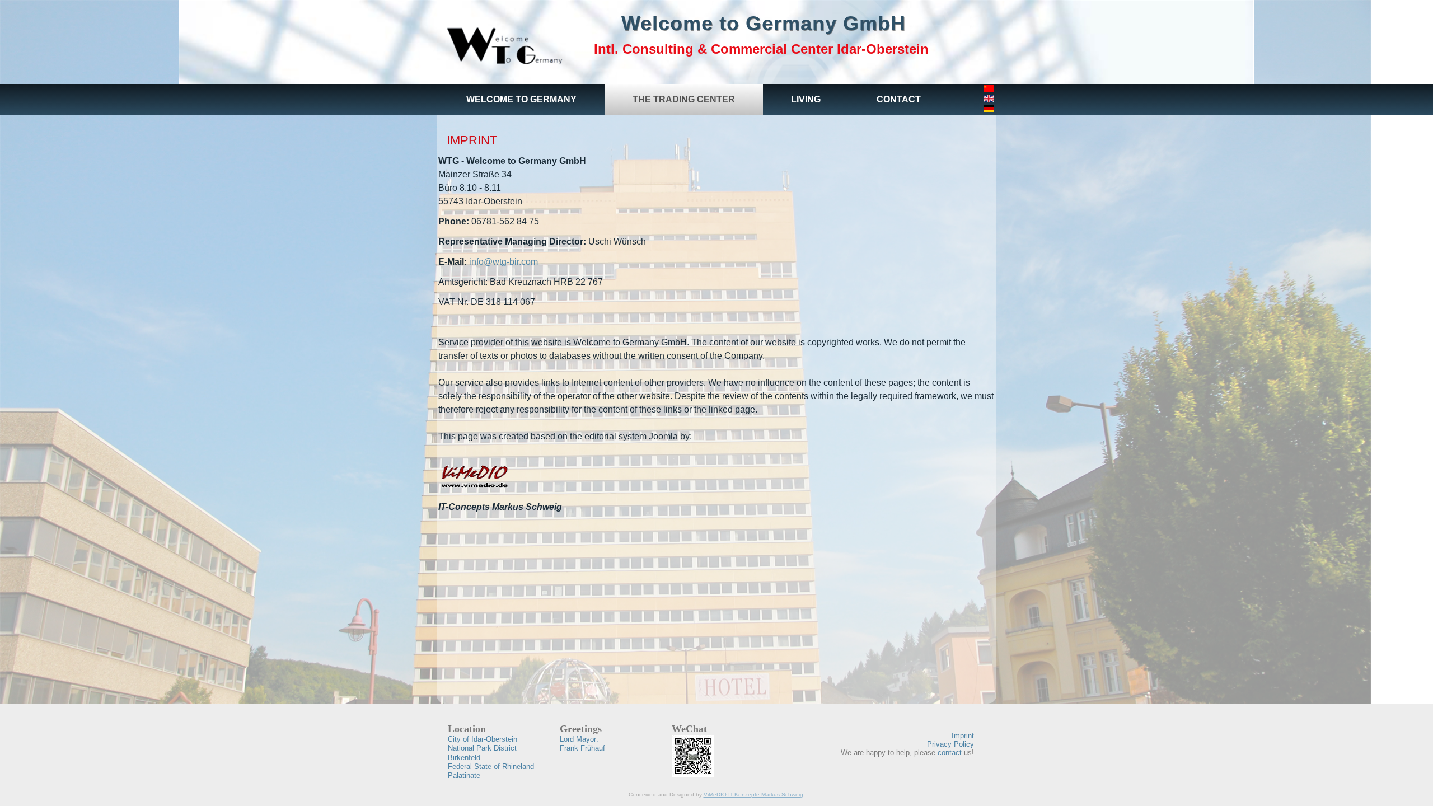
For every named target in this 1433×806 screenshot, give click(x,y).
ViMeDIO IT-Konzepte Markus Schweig (753, 794)
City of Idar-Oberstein (482, 739)
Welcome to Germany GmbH (763, 23)
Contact (899, 99)
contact (950, 752)
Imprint (472, 140)
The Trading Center (684, 99)
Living (806, 99)
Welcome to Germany (521, 99)
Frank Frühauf (582, 743)
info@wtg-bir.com (503, 261)
